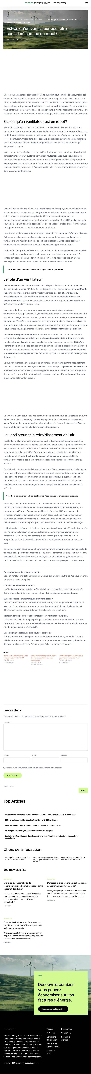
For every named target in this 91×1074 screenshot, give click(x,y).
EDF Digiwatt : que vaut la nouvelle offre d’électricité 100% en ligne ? (31, 820)
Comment (7, 722)
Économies (7, 879)
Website (64, 755)
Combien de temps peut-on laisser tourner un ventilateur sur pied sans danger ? (43, 658)
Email (34, 755)
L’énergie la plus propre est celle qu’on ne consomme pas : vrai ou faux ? (33, 825)
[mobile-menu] (86, 3)
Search (83, 790)
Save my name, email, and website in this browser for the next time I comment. (34, 768)
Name (6, 755)
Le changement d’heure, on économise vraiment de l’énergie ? (29, 831)
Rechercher (8, 786)
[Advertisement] (45, 68)
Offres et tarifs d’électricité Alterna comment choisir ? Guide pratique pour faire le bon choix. (40, 815)
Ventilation (11, 39)
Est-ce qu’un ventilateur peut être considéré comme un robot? (17, 858)
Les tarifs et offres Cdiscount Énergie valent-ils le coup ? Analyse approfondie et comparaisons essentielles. (41, 837)
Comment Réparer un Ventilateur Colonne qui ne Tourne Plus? (73, 858)
